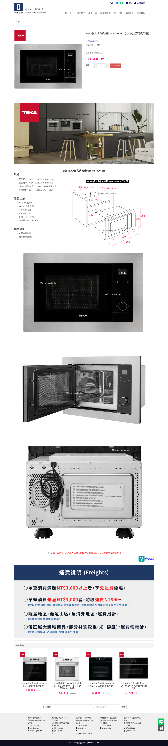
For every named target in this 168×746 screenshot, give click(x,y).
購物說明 (129, 13)
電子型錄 (118, 13)
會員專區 (141, 3)
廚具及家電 (105, 13)
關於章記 (69, 13)
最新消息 (81, 13)
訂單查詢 (141, 13)
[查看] (34, 666)
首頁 (18, 22)
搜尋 (123, 707)
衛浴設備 (92, 13)
